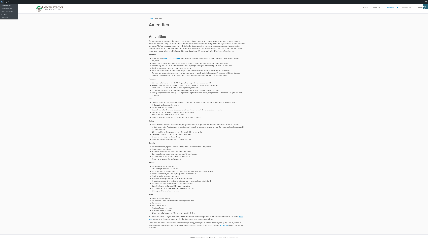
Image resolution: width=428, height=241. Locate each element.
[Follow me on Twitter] (155, 238)
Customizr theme (233, 238)
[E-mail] (153, 238)
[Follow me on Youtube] (167, 238)
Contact (420, 7)
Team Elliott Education (171, 58)
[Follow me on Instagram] (164, 238)
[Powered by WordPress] (217, 237)
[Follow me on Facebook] (158, 238)
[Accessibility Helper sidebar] (425, 6)
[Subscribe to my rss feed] (150, 238)
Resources (406, 7)
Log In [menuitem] (7, 2)
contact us (224, 225)
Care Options (391, 7)
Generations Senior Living (201, 238)
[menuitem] (2, 2)
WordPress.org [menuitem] (6, 6)
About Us (376, 7)
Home (365, 7)
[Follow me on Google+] (161, 238)
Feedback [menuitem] (4, 17)
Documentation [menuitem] (6, 8)
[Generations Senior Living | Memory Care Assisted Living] (49, 8)
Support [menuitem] (4, 14)
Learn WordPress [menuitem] (7, 11)
